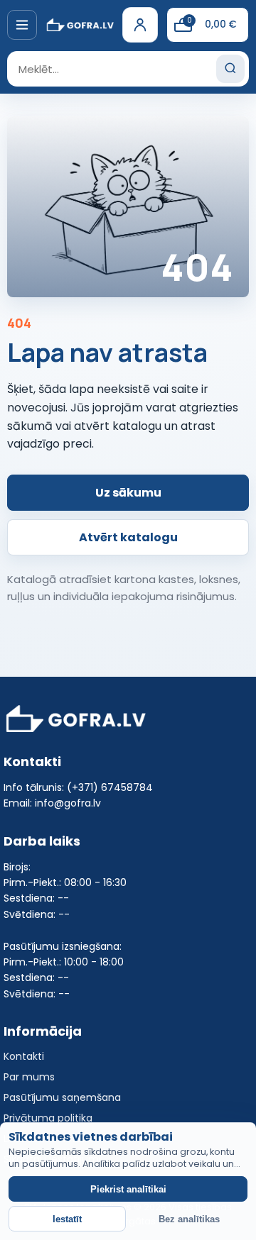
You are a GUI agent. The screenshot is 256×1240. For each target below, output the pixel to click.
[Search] (230, 69)
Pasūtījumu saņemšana (62, 1097)
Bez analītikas (189, 1219)
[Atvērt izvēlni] (22, 25)
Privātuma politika (48, 1118)
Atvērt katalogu (128, 537)
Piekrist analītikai (128, 1189)
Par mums (29, 1077)
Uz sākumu (128, 493)
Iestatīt (67, 1219)
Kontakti (24, 1056)
